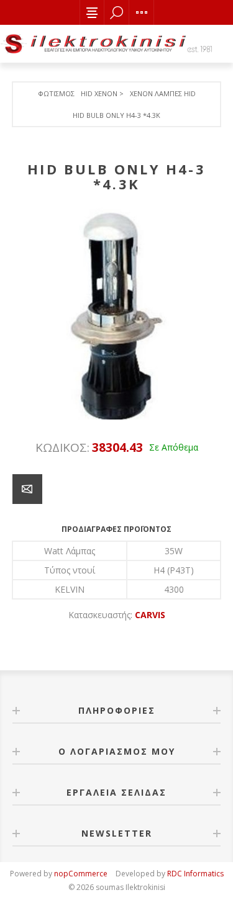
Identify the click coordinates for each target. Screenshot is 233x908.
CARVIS (150, 615)
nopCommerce (80, 873)
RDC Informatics (195, 873)
